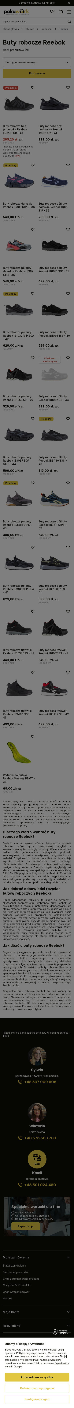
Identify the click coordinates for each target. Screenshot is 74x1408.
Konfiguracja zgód (37, 1399)
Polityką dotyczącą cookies (31, 1353)
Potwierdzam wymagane (37, 1388)
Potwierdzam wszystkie (37, 1377)
